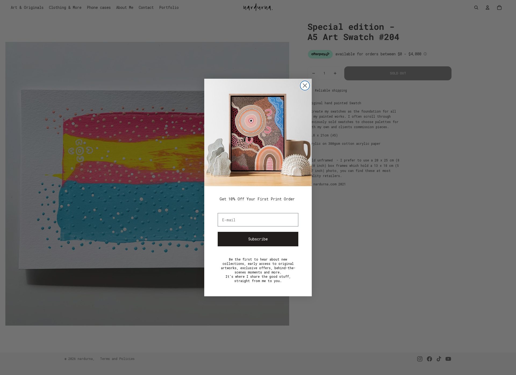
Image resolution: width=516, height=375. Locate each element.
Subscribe (258, 238)
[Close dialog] (305, 85)
